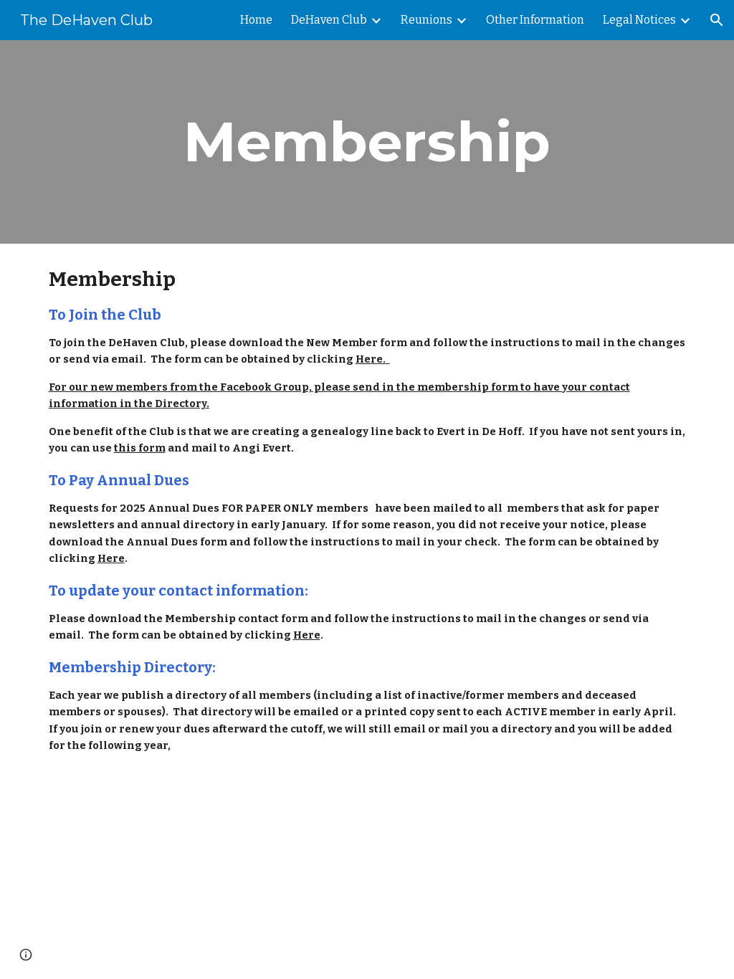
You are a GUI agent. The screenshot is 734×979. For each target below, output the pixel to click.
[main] (366, 141)
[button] (717, 20)
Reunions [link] (426, 20)
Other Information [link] (535, 20)
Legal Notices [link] (639, 20)
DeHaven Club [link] (329, 20)
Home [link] (256, 20)
